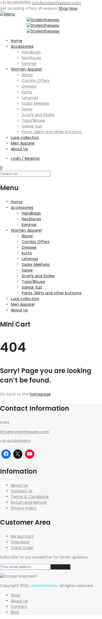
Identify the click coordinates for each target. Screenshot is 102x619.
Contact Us (21, 491)
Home (16, 40)
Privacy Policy (23, 508)
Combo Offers (36, 80)
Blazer (27, 75)
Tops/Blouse (33, 120)
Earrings (29, 63)
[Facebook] (6, 454)
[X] (18, 454)
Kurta (27, 92)
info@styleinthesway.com (24, 432)
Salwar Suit (32, 126)
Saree (27, 109)
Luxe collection (25, 137)
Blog (15, 612)
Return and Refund (29, 502)
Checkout (20, 542)
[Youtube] (30, 454)
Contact (19, 606)
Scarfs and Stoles (38, 114)
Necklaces (31, 57)
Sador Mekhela (36, 103)
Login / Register (25, 158)
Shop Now (68, 8)
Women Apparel (26, 69)
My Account (22, 536)
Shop (15, 595)
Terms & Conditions (30, 496)
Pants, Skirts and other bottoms (52, 132)
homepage (40, 394)
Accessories (22, 46)
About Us (19, 149)
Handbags (31, 52)
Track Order (22, 547)
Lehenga (30, 97)
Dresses (29, 86)
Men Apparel (23, 143)
